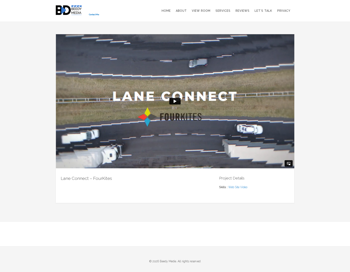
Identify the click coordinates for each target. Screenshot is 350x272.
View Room (201, 10)
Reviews (243, 10)
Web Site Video (237, 187)
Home (166, 10)
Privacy (283, 10)
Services (223, 10)
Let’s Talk (263, 10)
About (181, 10)
